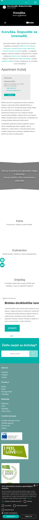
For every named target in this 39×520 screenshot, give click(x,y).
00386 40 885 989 (11, 88)
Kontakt (3, 428)
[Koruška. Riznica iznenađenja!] (7, 2)
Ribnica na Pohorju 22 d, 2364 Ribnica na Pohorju (14, 85)
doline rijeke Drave (29, 48)
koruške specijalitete (24, 58)
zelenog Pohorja (16, 48)
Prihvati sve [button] (11, 516)
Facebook (10, 95)
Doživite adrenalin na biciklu (12, 51)
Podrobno (29, 498)
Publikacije (5, 403)
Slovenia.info (5, 425)
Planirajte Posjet (6, 391)
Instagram (4, 375)
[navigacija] (35, 2)
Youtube (4, 377)
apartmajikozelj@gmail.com (13, 90)
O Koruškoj (5, 394)
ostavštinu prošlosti (8, 61)
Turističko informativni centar (10, 420)
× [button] (37, 485)
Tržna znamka (5, 411)
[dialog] (19, 501)
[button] (19, 513)
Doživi (3, 389)
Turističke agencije (7, 423)
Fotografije (4, 408)
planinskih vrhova (14, 56)
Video (3, 406)
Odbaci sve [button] (28, 516)
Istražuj (3, 386)
